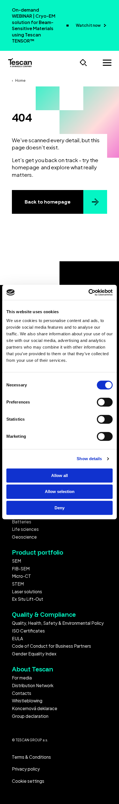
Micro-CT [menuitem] (21, 576)
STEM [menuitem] (18, 583)
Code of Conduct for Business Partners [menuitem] (51, 646)
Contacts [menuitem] (21, 693)
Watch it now (88, 25)
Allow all (59, 475)
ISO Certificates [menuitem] (28, 630)
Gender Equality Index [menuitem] (34, 653)
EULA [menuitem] (17, 638)
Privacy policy (26, 768)
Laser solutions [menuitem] (27, 591)
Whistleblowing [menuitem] (27, 700)
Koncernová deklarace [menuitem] (34, 708)
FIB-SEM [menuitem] (21, 568)
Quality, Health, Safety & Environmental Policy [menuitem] (58, 623)
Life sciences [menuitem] (25, 529)
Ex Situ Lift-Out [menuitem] (27, 599)
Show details (89, 458)
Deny (59, 507)
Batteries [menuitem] (21, 521)
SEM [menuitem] (16, 560)
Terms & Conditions (31, 757)
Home (20, 80)
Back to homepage (48, 202)
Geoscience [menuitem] (24, 536)
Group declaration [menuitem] (30, 716)
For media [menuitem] (22, 677)
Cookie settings (28, 781)
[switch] (105, 402)
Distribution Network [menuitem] (32, 685)
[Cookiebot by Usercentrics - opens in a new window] (88, 292)
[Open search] (83, 63)
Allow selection (59, 491)
